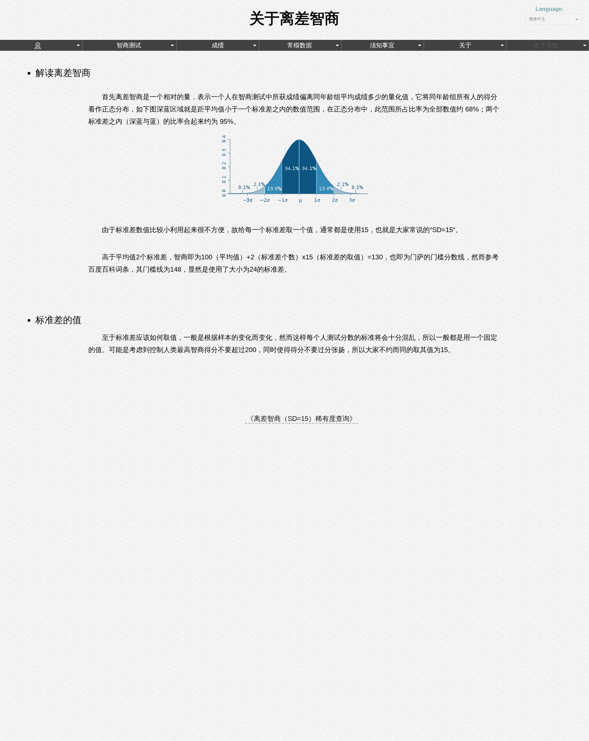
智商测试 (126, 45)
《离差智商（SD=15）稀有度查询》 (301, 418)
